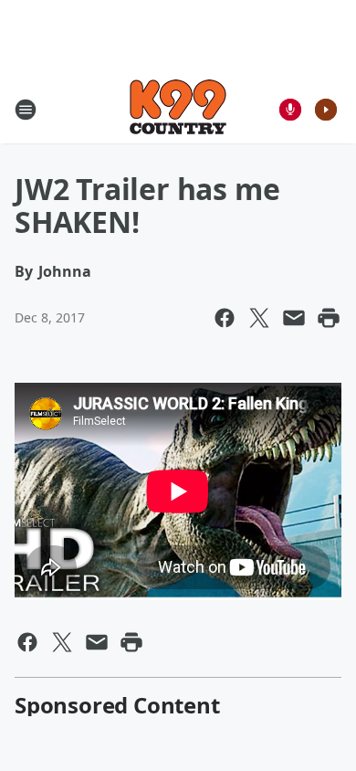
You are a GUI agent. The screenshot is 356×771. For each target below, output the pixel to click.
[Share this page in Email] (294, 318)
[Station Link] (178, 109)
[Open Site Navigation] (26, 110)
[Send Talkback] (290, 110)
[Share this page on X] (259, 318)
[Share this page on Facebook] (224, 318)
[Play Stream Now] (326, 110)
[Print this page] (328, 318)
